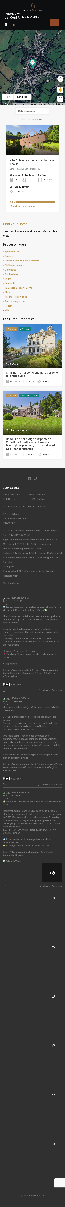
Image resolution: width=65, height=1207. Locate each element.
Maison (8, 292)
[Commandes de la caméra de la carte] (60, 79)
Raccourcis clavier (20, 104)
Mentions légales (12, 583)
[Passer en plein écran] (60, 99)
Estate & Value (21, 598)
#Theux (35, 670)
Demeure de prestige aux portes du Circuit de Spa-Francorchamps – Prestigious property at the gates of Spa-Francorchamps (30, 444)
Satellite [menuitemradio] (22, 96)
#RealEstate (50, 673)
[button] (35, 67)
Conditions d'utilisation (56, 104)
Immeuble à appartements (18, 287)
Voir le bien (32, 149)
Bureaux (9, 256)
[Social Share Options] (5, 691)
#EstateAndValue (12, 670)
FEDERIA (19, 544)
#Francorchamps (44, 764)
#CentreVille (46, 852)
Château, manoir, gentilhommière (22, 260)
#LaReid (26, 670)
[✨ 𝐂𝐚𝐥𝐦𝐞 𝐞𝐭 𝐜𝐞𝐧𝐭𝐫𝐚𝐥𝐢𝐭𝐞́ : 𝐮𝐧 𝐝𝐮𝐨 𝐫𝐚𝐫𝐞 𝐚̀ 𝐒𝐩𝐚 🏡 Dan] (32, 1017)
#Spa (6, 852)
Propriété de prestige (16, 296)
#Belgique (52, 767)
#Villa (6, 673)
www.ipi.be (8, 566)
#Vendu (58, 764)
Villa (7, 310)
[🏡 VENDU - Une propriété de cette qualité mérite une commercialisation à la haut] (32, 968)
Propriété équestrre (15, 301)
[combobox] (32, 111)
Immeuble (10, 283)
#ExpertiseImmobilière (35, 767)
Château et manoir (14, 265)
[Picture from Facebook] (13, 872)
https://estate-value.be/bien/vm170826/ (27, 845)
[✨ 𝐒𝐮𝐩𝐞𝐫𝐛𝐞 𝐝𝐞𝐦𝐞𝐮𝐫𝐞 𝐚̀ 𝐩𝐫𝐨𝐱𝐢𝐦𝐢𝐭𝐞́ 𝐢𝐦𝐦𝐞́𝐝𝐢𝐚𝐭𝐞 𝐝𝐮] (32, 1066)
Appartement (12, 251)
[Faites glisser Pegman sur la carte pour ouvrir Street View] (60, 90)
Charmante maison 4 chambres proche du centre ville (32, 374)
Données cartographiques (37, 104)
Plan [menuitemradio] (7, 96)
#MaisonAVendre (49, 670)
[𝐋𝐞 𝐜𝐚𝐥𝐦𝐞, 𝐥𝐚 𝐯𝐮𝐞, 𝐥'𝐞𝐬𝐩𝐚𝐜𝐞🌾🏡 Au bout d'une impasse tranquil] (32, 1164)
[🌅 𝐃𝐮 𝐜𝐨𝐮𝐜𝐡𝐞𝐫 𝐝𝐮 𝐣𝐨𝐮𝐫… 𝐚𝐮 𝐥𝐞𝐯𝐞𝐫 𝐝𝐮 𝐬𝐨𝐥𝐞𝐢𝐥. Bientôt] (32, 918)
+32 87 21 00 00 (30, 17)
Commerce (10, 269)
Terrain (8, 305)
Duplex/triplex (12, 274)
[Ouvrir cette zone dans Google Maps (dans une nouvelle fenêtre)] (6, 103)
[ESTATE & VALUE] (32, 10)
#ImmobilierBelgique (32, 673)
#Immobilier (15, 673)
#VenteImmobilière (13, 767)
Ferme (8, 278)
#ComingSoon (10, 676)
